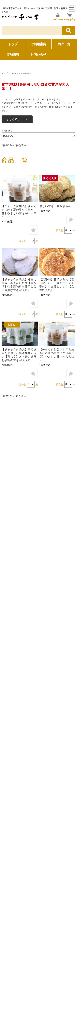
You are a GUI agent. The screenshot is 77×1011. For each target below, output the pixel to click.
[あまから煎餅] (20, 261)
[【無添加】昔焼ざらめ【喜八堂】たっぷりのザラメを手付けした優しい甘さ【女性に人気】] (57, 262)
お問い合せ (38, 54)
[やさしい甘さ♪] (20, 189)
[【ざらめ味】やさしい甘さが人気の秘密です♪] (57, 334)
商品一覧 (64, 44)
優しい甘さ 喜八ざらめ (55, 206)
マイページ (58, 19)
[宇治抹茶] (20, 334)
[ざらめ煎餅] (57, 189)
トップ (13, 44)
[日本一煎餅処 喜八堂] (20, 18)
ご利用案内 (38, 44)
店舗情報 (13, 54)
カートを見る (69, 19)
